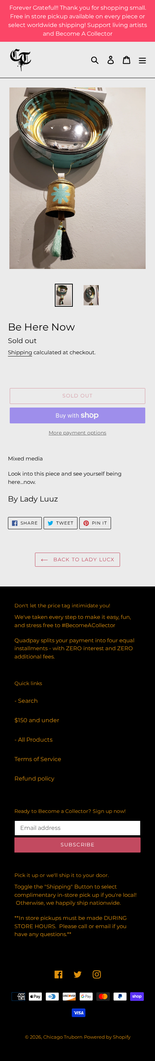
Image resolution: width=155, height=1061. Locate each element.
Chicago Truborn (63, 1037)
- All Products (33, 739)
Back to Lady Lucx (83, 559)
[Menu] (142, 60)
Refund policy (34, 778)
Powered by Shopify (107, 1037)
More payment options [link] (77, 433)
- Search (26, 700)
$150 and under (36, 720)
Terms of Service (37, 759)
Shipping (20, 352)
